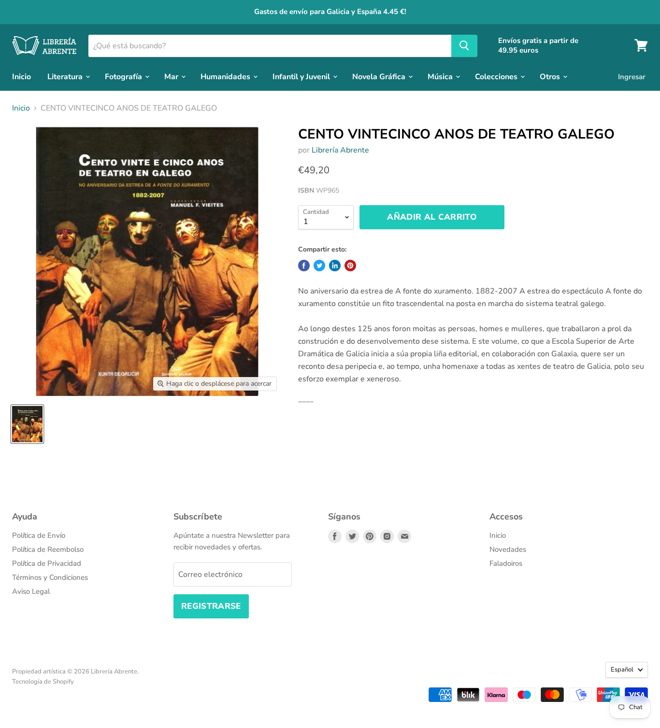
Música (441, 76)
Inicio (21, 76)
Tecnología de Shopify (43, 681)
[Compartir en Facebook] (304, 265)
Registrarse (211, 606)
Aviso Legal (31, 591)
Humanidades (226, 76)
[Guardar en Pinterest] (350, 265)
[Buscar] (464, 45)
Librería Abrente (340, 150)
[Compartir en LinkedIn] (335, 265)
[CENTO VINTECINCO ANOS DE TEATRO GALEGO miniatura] (27, 424)
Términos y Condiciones (50, 577)
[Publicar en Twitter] (319, 265)
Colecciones (497, 76)
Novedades (507, 549)
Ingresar (632, 76)
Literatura (66, 76)
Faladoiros (505, 563)
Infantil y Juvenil (302, 76)
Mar (172, 76)
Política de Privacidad (46, 563)
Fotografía (124, 76)
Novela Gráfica (379, 76)
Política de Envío (38, 535)
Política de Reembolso (48, 549)
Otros (551, 76)
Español (622, 669)
